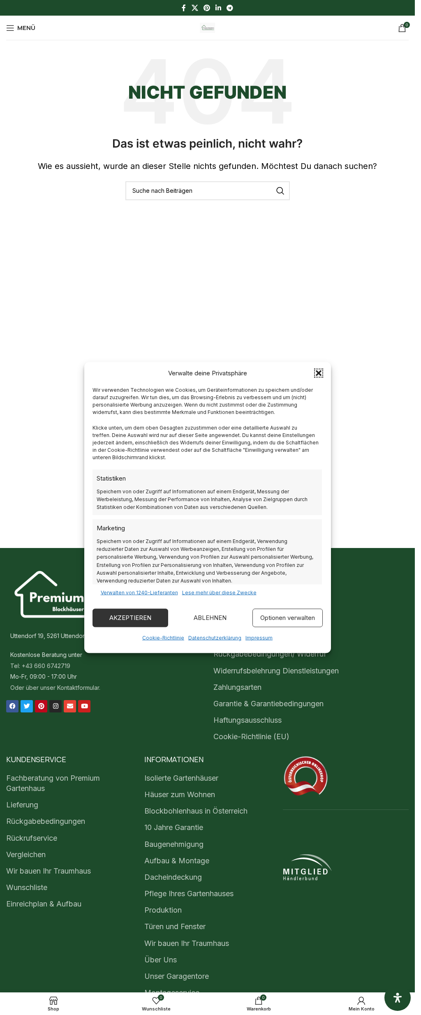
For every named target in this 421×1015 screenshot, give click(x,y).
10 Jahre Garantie (173, 827)
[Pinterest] (41, 706)
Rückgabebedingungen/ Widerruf (269, 654)
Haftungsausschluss (247, 720)
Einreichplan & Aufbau (43, 903)
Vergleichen (26, 854)
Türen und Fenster (175, 926)
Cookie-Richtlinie (163, 637)
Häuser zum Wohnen (179, 794)
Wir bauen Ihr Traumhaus (48, 871)
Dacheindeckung (173, 877)
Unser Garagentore (176, 976)
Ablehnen (210, 618)
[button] (319, 373)
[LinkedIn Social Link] (218, 8)
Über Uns (160, 959)
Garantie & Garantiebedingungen (268, 703)
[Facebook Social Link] (184, 8)
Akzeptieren (130, 618)
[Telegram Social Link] (230, 8)
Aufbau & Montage (176, 860)
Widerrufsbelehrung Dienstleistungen (276, 670)
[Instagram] (55, 706)
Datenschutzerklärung (214, 637)
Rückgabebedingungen (45, 821)
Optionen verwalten (287, 618)
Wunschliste (26, 887)
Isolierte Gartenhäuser (181, 778)
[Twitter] (27, 706)
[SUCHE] (280, 190)
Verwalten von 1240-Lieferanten (139, 592)
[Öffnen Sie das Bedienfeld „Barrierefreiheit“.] (397, 998)
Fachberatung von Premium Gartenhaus (53, 783)
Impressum (259, 637)
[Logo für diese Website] (207, 27)
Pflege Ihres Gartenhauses (189, 893)
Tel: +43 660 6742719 (40, 665)
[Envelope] (70, 706)
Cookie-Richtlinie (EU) (251, 736)
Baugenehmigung (174, 844)
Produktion (163, 910)
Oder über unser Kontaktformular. (55, 687)
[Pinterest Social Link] (207, 8)
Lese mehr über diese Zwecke (219, 592)
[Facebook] (12, 706)
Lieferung (22, 804)
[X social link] (195, 8)
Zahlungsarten (237, 687)
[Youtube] (84, 706)
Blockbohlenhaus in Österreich (196, 811)
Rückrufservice (31, 838)
